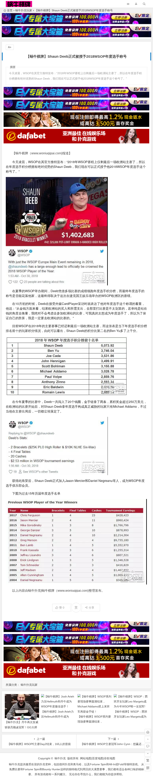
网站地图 (85, 758)
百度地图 (97, 758)
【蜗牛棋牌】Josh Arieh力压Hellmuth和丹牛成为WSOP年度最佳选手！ (57, 716)
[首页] (148, 732)
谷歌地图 (109, 758)
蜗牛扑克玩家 (23, 10)
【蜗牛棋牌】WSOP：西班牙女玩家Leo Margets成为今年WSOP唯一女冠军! (130, 716)
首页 (10, 10)
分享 (91, 607)
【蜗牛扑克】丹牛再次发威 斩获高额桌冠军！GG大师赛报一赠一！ (21, 727)
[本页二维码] (148, 768)
